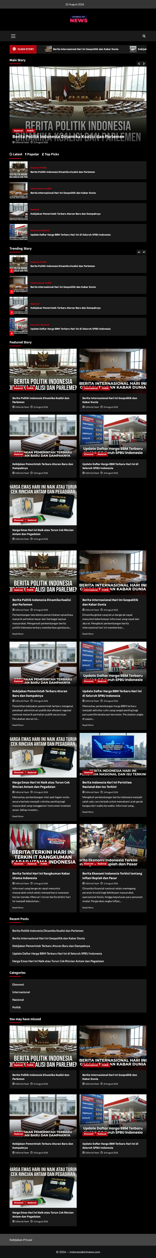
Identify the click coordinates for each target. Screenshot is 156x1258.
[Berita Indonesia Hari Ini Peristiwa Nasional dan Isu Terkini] (113, 755)
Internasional (25, 130)
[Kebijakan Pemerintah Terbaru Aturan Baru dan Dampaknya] (19, 285)
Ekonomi (35, 304)
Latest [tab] (17, 154)
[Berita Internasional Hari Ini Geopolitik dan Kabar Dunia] (19, 264)
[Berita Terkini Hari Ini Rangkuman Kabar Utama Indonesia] (43, 846)
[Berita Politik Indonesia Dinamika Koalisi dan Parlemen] (19, 169)
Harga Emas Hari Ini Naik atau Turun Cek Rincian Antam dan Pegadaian (71, 329)
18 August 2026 (40, 473)
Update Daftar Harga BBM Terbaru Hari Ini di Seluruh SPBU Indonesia (70, 308)
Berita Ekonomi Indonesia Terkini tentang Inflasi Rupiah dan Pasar (112, 875)
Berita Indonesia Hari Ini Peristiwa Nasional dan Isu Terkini (107, 784)
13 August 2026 (40, 883)
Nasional (34, 283)
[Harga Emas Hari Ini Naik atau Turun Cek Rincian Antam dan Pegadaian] (19, 327)
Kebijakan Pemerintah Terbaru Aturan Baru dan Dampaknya (65, 287)
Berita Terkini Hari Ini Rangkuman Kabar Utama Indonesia (41, 875)
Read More (17, 633)
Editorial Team (27, 142)
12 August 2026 (110, 883)
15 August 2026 (40, 539)
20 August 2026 (45, 142)
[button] (13, 35)
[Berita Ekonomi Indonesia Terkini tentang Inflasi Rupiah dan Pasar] (113, 846)
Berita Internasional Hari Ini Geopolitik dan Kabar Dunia (74, 136)
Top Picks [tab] (51, 154)
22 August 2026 (40, 407)
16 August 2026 (110, 473)
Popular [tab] (32, 154)
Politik (40, 130)
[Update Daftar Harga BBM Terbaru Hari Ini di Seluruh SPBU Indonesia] (19, 306)
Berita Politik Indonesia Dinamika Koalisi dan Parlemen (62, 172)
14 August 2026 (110, 792)
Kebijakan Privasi (21, 1239)
